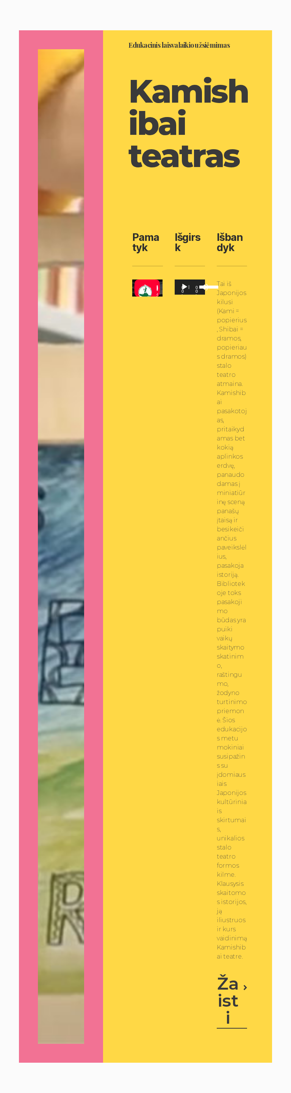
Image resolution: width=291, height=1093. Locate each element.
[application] (190, 287)
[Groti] (184, 287)
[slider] (200, 286)
